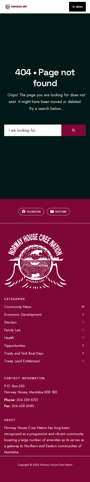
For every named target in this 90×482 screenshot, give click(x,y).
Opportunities (14, 345)
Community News (17, 306)
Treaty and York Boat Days (24, 353)
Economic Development (22, 314)
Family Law (12, 330)
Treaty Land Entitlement (22, 361)
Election (10, 322)
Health (9, 337)
